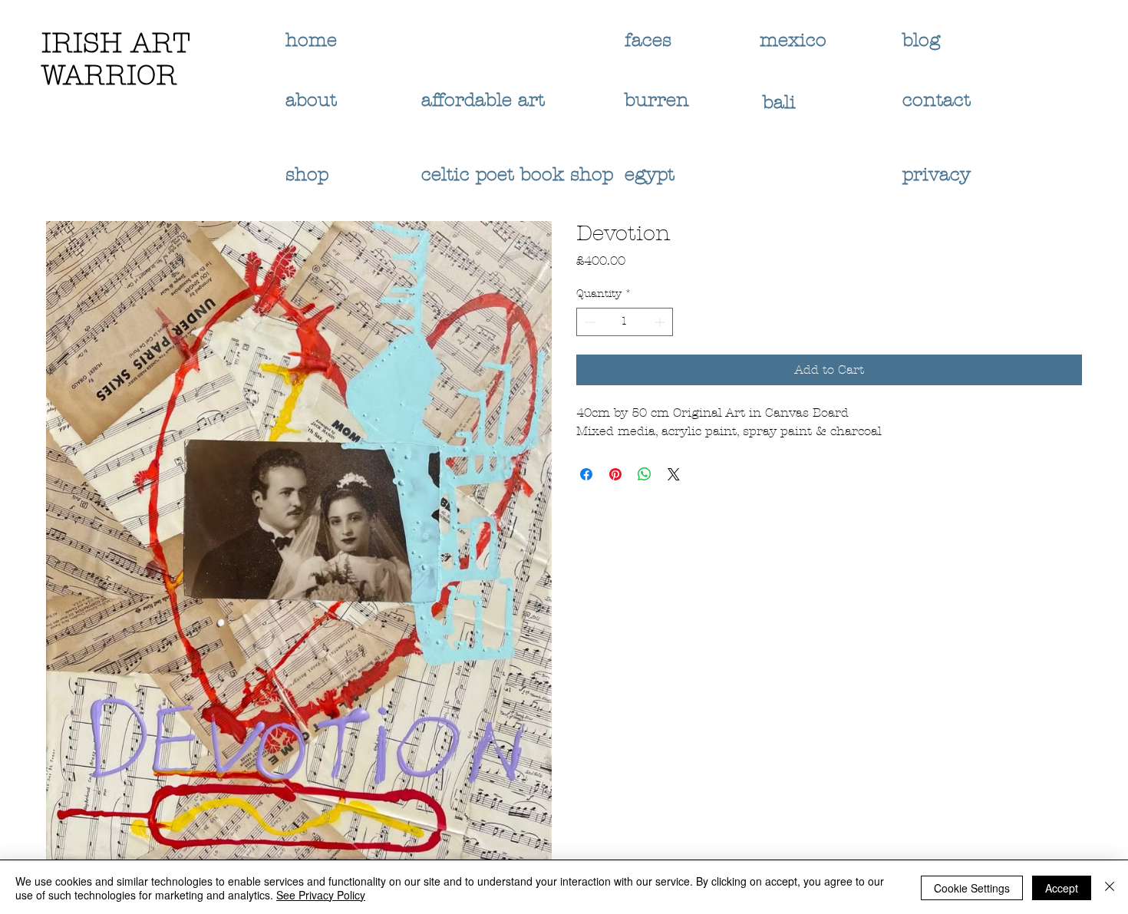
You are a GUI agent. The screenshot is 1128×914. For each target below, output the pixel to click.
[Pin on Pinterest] (615, 474)
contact (936, 100)
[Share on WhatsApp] (644, 474)
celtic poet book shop (517, 174)
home (311, 40)
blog (921, 40)
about (311, 100)
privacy (939, 174)
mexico (796, 40)
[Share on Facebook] (586, 474)
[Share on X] (674, 474)
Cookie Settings (972, 888)
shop (306, 174)
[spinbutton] (624, 322)
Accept (1061, 888)
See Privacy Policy (320, 894)
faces (651, 40)
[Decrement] (588, 322)
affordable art (483, 100)
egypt (649, 174)
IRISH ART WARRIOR (115, 59)
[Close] (1109, 888)
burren (657, 100)
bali (782, 102)
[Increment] (661, 322)
